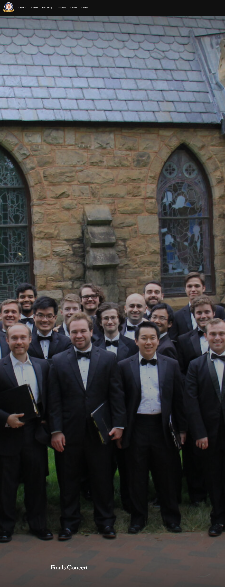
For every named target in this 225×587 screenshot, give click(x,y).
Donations (61, 7)
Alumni (73, 7)
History (34, 7)
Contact (84, 7)
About (21, 7)
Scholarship (47, 7)
